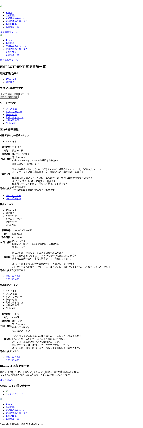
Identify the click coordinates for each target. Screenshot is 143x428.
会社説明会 (11, 24)
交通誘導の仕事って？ (17, 21)
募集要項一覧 (12, 27)
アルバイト (11, 79)
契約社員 (10, 82)
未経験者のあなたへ (16, 18)
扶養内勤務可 (12, 120)
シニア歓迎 (11, 108)
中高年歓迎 (11, 114)
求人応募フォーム (9, 32)
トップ (9, 12)
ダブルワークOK (14, 111)
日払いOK (11, 123)
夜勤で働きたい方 (14, 117)
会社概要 (10, 15)
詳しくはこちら (8, 380)
